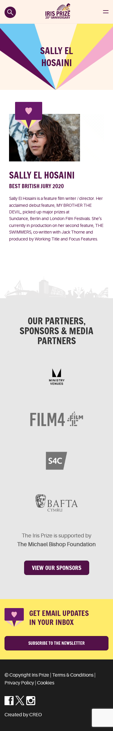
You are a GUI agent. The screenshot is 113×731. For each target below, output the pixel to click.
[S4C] (56, 461)
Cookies (45, 683)
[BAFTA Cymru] (56, 503)
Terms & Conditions (72, 675)
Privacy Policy (19, 683)
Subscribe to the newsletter (56, 643)
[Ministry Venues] (56, 377)
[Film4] (56, 419)
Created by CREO (23, 714)
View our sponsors (56, 568)
